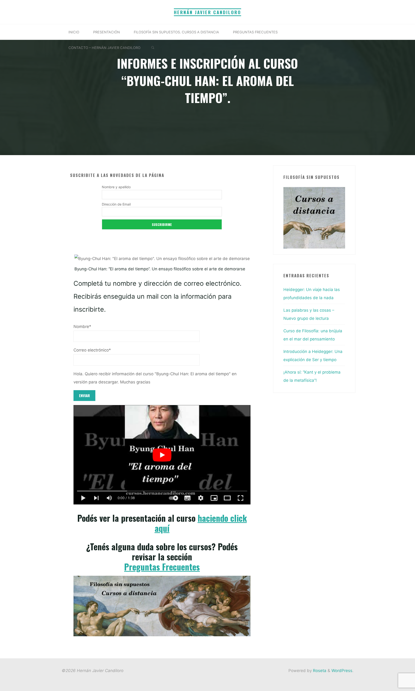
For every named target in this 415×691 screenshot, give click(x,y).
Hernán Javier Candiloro (207, 12)
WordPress (341, 670)
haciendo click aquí (200, 523)
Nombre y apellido (116, 187)
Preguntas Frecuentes (162, 566)
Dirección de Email (116, 204)
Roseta (319, 670)
